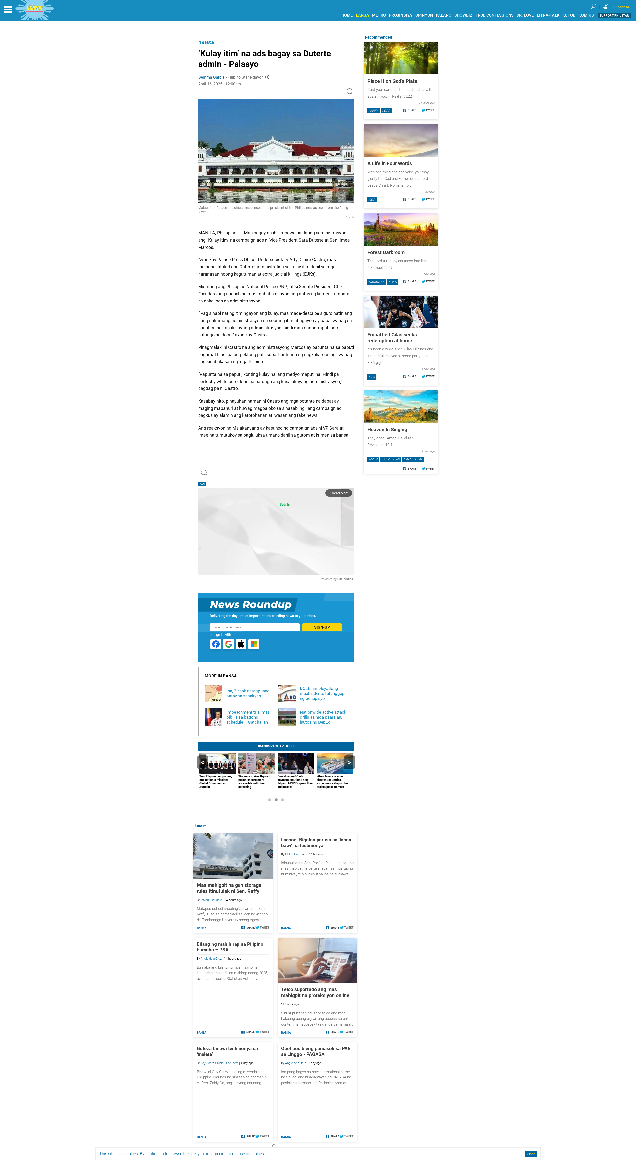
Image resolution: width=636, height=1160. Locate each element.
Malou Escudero (211, 900)
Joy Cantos (208, 1063)
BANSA (362, 15)
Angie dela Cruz (211, 958)
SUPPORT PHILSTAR (614, 15)
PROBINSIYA (400, 15)
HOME (347, 15)
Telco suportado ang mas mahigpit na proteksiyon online (315, 992)
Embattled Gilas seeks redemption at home (392, 338)
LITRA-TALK (548, 15)
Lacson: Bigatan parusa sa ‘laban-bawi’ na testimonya (317, 842)
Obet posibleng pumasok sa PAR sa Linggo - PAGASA (316, 1051)
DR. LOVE (525, 15)
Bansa (206, 43)
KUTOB (568, 15)
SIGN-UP (322, 627)
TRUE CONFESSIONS (495, 15)
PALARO (443, 15)
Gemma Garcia (211, 77)
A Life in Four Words (389, 163)
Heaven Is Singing (387, 429)
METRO (379, 15)
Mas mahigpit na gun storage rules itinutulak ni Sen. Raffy (229, 888)
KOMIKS (586, 15)
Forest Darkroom (386, 252)
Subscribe (621, 7)
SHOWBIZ (463, 15)
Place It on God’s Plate (392, 81)
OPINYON (424, 15)
